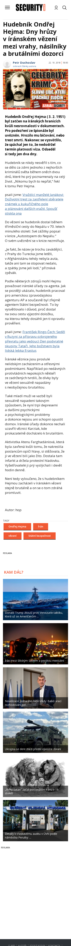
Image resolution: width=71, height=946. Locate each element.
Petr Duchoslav (24, 62)
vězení (12, 535)
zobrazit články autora (24, 66)
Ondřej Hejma (17, 526)
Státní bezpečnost (39, 535)
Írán (40, 526)
